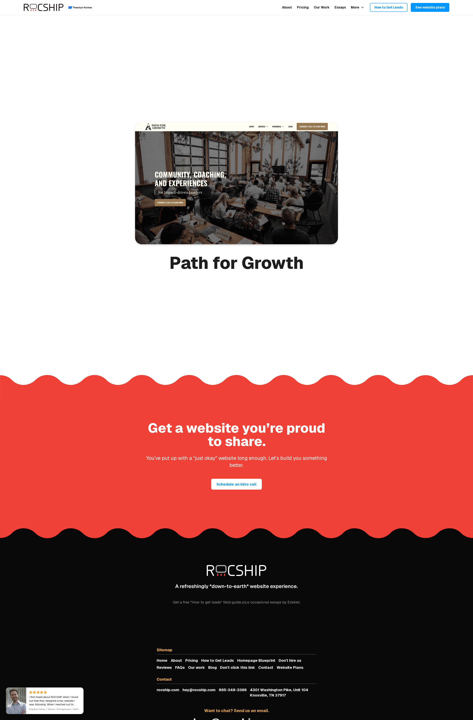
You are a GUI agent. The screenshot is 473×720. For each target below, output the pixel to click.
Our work (196, 667)
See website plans (430, 7)
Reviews (164, 667)
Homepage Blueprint (256, 660)
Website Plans (290, 667)
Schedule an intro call (236, 484)
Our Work (322, 7)
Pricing (303, 7)
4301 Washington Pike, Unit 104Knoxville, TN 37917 (279, 692)
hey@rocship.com (199, 689)
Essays (340, 7)
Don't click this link (237, 667)
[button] (357, 7)
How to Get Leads (389, 7)
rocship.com (168, 689)
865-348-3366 (233, 689)
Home (162, 660)
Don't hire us (290, 660)
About (287, 7)
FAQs (180, 667)
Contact (265, 667)
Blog (212, 667)
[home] (44, 7)
